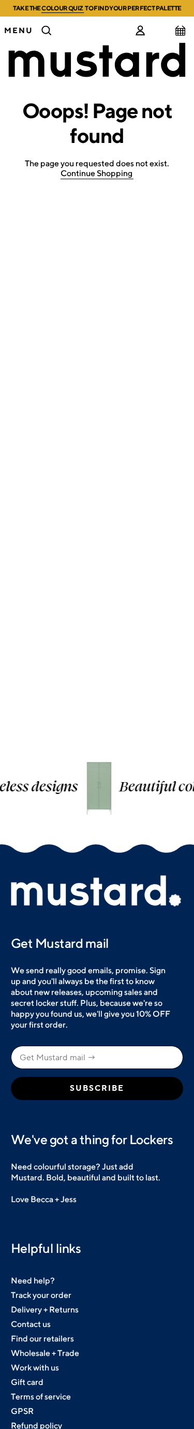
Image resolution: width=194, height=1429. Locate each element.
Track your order (41, 1295)
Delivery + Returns (45, 1310)
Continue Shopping (96, 173)
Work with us (35, 1368)
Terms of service (41, 1397)
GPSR (22, 1411)
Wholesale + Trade (45, 1353)
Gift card (27, 1382)
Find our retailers (42, 1339)
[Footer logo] (97, 891)
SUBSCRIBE (97, 1088)
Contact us (31, 1324)
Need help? (33, 1281)
